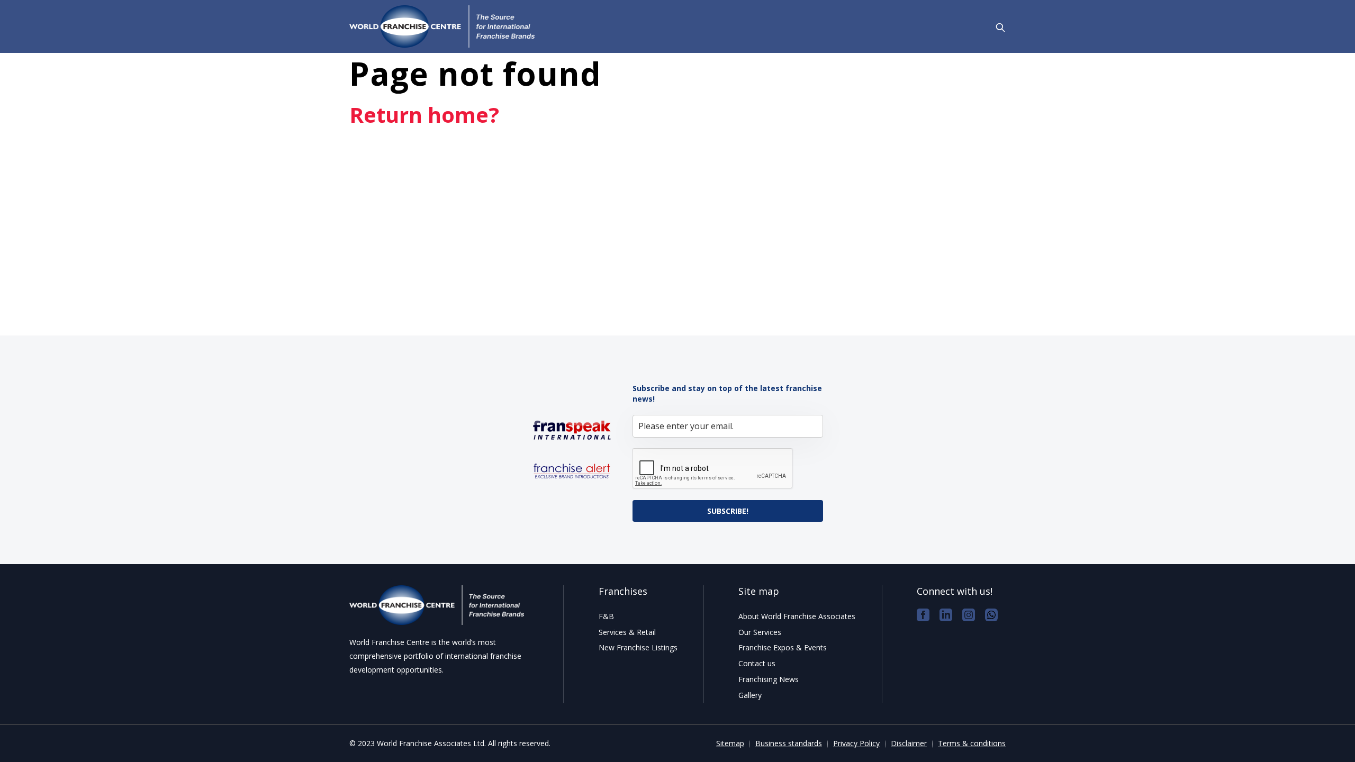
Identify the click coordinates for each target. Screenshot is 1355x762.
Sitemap (730, 743)
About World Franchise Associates (796, 616)
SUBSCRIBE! (727, 511)
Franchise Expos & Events (782, 647)
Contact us (756, 663)
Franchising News (768, 679)
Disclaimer (909, 743)
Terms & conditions (972, 743)
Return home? (424, 114)
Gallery (750, 695)
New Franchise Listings (638, 647)
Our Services (759, 632)
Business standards (788, 743)
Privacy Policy (856, 743)
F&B (606, 616)
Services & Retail (627, 632)
